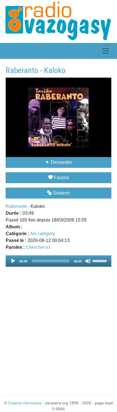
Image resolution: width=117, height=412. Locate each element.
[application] (58, 261)
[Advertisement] (58, 327)
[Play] (13, 261)
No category (42, 233)
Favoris (61, 177)
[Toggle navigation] (106, 51)
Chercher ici (38, 247)
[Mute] (88, 261)
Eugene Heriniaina (24, 403)
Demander (61, 162)
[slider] (100, 260)
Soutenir (61, 193)
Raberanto (16, 206)
